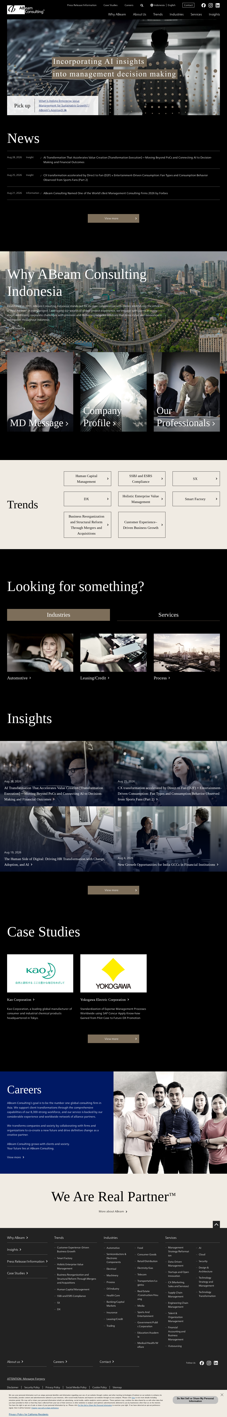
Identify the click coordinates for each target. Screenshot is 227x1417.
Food (140, 1248)
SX (195, 479)
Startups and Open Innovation (178, 1274)
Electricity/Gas (145, 1268)
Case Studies (111, 5)
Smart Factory (195, 499)
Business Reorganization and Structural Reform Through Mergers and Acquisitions (86, 524)
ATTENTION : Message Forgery (26, 1379)
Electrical (111, 1269)
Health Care (113, 1295)
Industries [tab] (58, 614)
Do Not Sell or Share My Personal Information (195, 1399)
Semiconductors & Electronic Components (116, 1258)
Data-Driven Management (175, 1264)
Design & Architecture (205, 1270)
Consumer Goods (146, 1254)
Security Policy (32, 1387)
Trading (111, 1326)
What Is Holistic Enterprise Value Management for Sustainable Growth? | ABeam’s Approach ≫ (64, 105)
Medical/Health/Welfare (147, 1345)
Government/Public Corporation (147, 1324)
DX (86, 499)
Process (111, 1282)
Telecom (141, 1274)
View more (14, 1157)
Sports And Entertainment (145, 1314)
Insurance (112, 1312)
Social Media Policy (76, 1387)
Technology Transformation (207, 1294)
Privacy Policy (53, 1387)
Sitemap (117, 1387)
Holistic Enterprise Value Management (141, 499)
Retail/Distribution (147, 1261)
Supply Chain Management (175, 1295)
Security (203, 1261)
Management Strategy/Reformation (178, 1251)
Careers (129, 5)
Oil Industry (113, 1289)
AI (200, 1248)
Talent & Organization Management (175, 1317)
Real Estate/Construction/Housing (147, 1295)
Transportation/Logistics (147, 1283)
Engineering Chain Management (178, 1305)
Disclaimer (12, 1387)
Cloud (202, 1254)
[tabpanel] (113, 657)
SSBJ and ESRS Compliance (140, 478)
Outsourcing (175, 1346)
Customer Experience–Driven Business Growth (140, 525)
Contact (188, 5)
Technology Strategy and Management (206, 1282)
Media (141, 1306)
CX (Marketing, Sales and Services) (178, 1284)
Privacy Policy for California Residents (28, 1414)
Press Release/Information (81, 5)
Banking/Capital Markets (115, 1304)
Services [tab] (168, 614)
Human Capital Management (86, 478)
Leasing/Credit (115, 1319)
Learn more (14, 328)
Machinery (112, 1275)
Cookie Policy (99, 1387)
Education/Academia (148, 1335)
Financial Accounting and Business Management (176, 1333)
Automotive (113, 1248)
